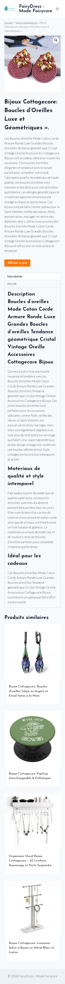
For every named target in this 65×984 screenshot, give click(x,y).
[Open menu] (57, 8)
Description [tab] (14, 276)
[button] (56, 40)
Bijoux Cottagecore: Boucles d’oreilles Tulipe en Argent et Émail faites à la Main (28, 691)
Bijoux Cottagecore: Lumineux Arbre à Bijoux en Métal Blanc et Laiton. (31, 948)
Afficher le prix (17, 262)
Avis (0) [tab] (11, 283)
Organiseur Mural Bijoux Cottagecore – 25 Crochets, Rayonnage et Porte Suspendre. (30, 861)
